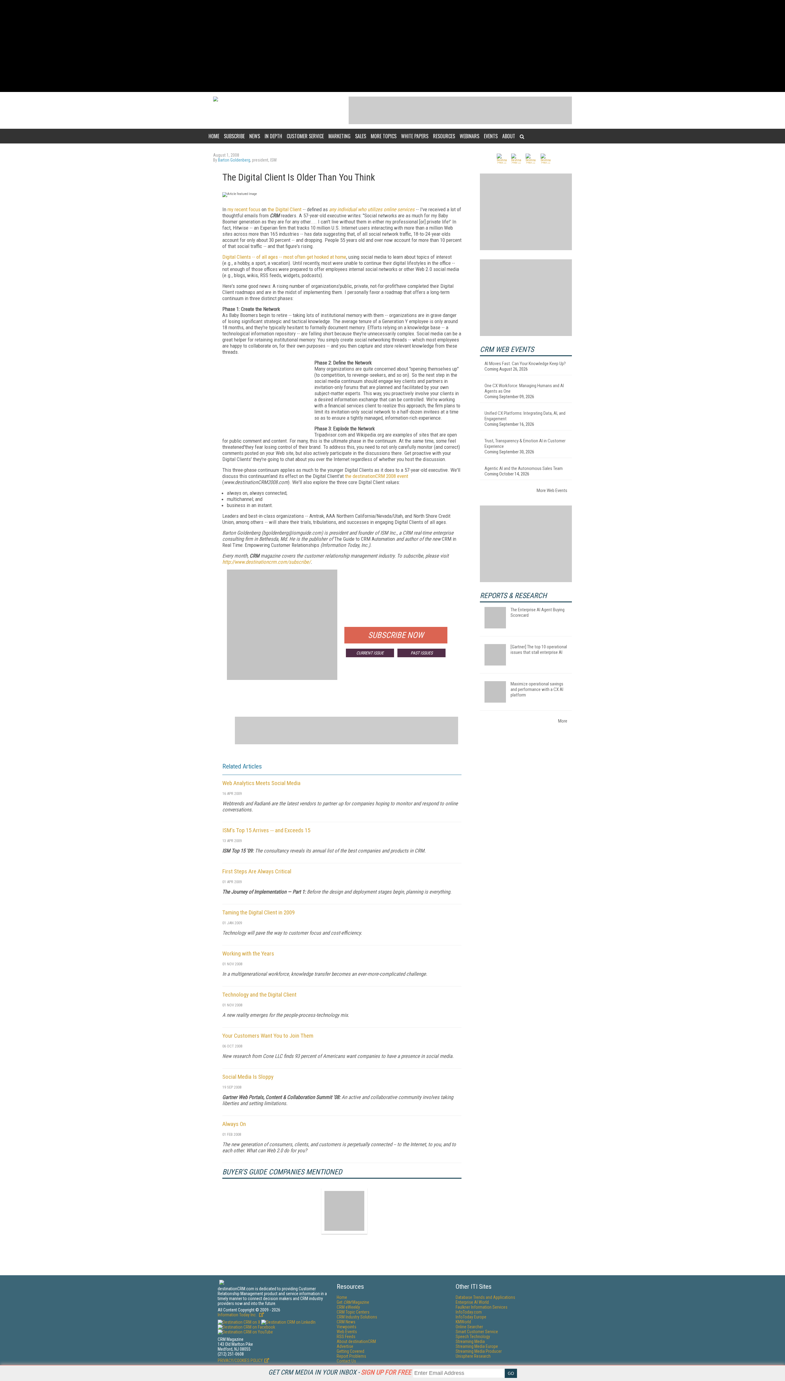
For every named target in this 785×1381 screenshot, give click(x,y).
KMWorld (463, 1321)
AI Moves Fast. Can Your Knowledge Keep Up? (525, 363)
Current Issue (370, 652)
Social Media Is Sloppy (248, 1076)
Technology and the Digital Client (259, 994)
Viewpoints (346, 1326)
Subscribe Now (396, 635)
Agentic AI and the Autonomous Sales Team (523, 468)
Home (214, 136)
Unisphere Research (473, 1356)
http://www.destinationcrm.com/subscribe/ (266, 562)
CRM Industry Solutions (357, 1316)
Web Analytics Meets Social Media (261, 783)
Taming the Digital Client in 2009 (258, 912)
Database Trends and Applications (485, 1297)
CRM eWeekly (348, 1307)
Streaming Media (470, 1341)
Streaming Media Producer (479, 1351)
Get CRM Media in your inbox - (339, 1372)
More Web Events (552, 490)
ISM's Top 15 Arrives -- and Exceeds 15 (266, 830)
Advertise (345, 1346)
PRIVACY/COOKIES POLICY (240, 1360)
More (562, 721)
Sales (360, 136)
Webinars (469, 136)
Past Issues (422, 652)
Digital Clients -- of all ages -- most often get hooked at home (284, 257)
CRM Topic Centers (353, 1312)
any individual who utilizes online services (372, 209)
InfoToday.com (469, 1312)
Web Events (347, 1331)
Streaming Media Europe (477, 1346)
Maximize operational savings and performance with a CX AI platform (537, 689)
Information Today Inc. (238, 1314)
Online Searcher (469, 1326)
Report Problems (351, 1356)
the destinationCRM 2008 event (376, 476)
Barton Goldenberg (234, 160)
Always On (234, 1123)
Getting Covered (350, 1351)
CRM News (346, 1321)
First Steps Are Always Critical (256, 871)
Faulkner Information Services (481, 1307)
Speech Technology (473, 1336)
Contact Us (346, 1361)
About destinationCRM (356, 1341)
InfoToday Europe (471, 1316)
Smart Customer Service (477, 1331)
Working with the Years (248, 953)
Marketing (339, 136)
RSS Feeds (346, 1336)
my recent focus (244, 209)
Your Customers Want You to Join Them (267, 1035)
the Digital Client (284, 209)
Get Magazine (353, 1302)
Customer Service (305, 136)
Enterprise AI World (472, 1302)
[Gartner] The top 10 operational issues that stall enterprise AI (539, 649)
